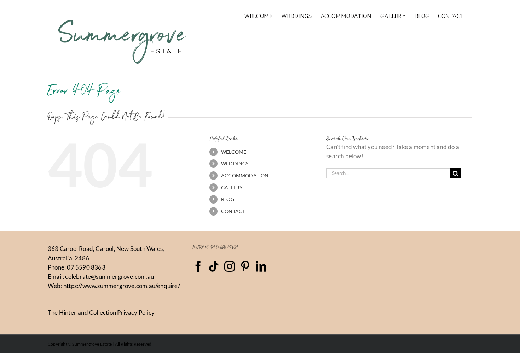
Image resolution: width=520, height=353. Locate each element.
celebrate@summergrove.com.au (109, 276)
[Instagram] (229, 266)
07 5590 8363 (86, 267)
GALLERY (232, 187)
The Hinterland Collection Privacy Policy (101, 312)
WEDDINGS (235, 163)
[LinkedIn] (261, 266)
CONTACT (233, 211)
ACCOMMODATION (245, 175)
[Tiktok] (213, 266)
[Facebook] (198, 266)
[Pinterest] (245, 266)
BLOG (227, 199)
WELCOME (233, 152)
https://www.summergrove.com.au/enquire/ (121, 285)
